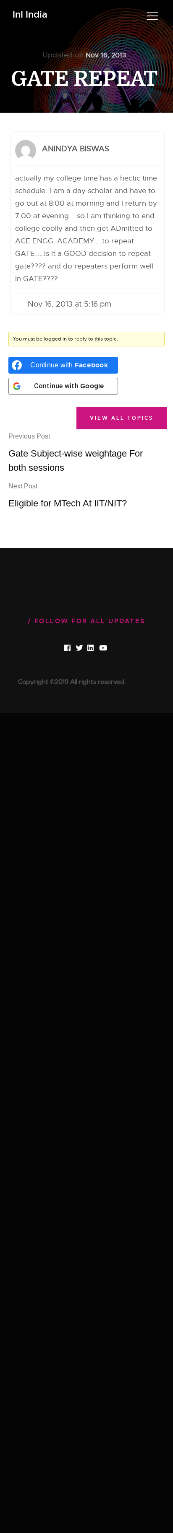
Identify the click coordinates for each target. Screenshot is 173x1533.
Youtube (110, 648)
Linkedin (98, 648)
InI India (30, 15)
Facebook (75, 648)
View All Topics (122, 418)
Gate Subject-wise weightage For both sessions (75, 453)
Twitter (86, 648)
